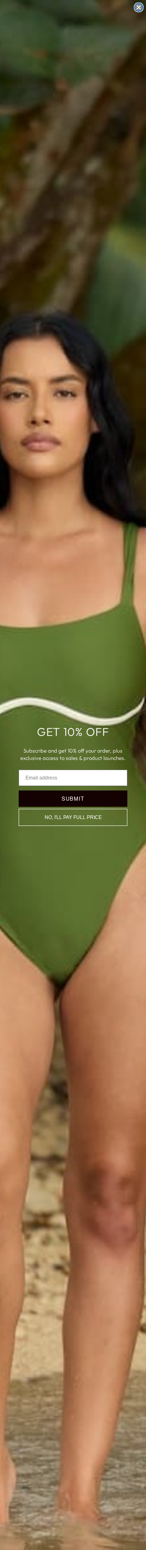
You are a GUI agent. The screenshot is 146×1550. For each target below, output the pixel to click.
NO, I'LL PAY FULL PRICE (73, 817)
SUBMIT (73, 798)
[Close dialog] (139, 7)
